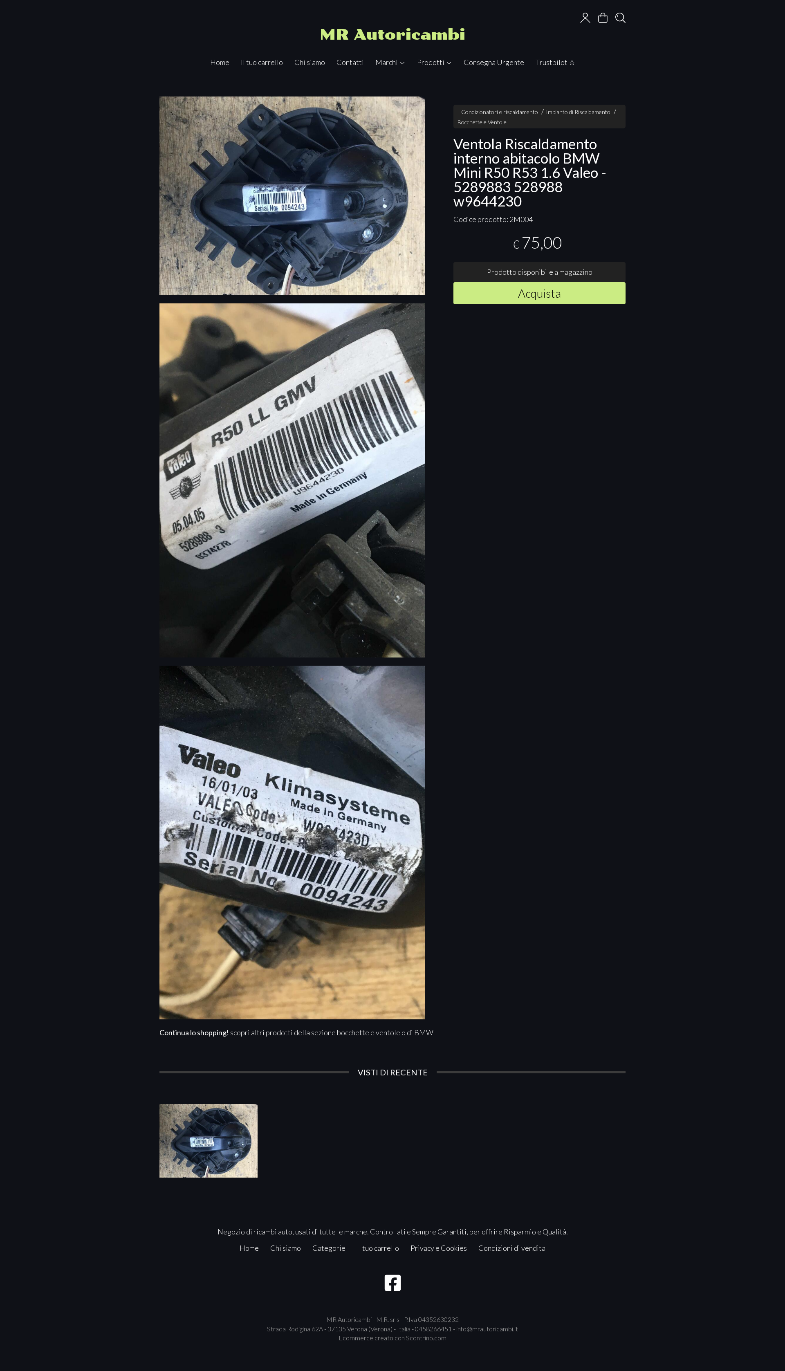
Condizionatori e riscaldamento (499, 111)
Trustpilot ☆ (555, 62)
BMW (423, 1032)
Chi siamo (309, 62)
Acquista (539, 293)
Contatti (350, 62)
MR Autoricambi (392, 34)
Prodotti (431, 62)
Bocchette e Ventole (482, 122)
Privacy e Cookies (438, 1247)
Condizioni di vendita (511, 1247)
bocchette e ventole (368, 1032)
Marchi (387, 62)
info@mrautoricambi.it (487, 1329)
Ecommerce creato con (392, 1338)
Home (219, 62)
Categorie (328, 1247)
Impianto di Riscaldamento (578, 111)
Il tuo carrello (262, 62)
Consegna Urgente (494, 62)
